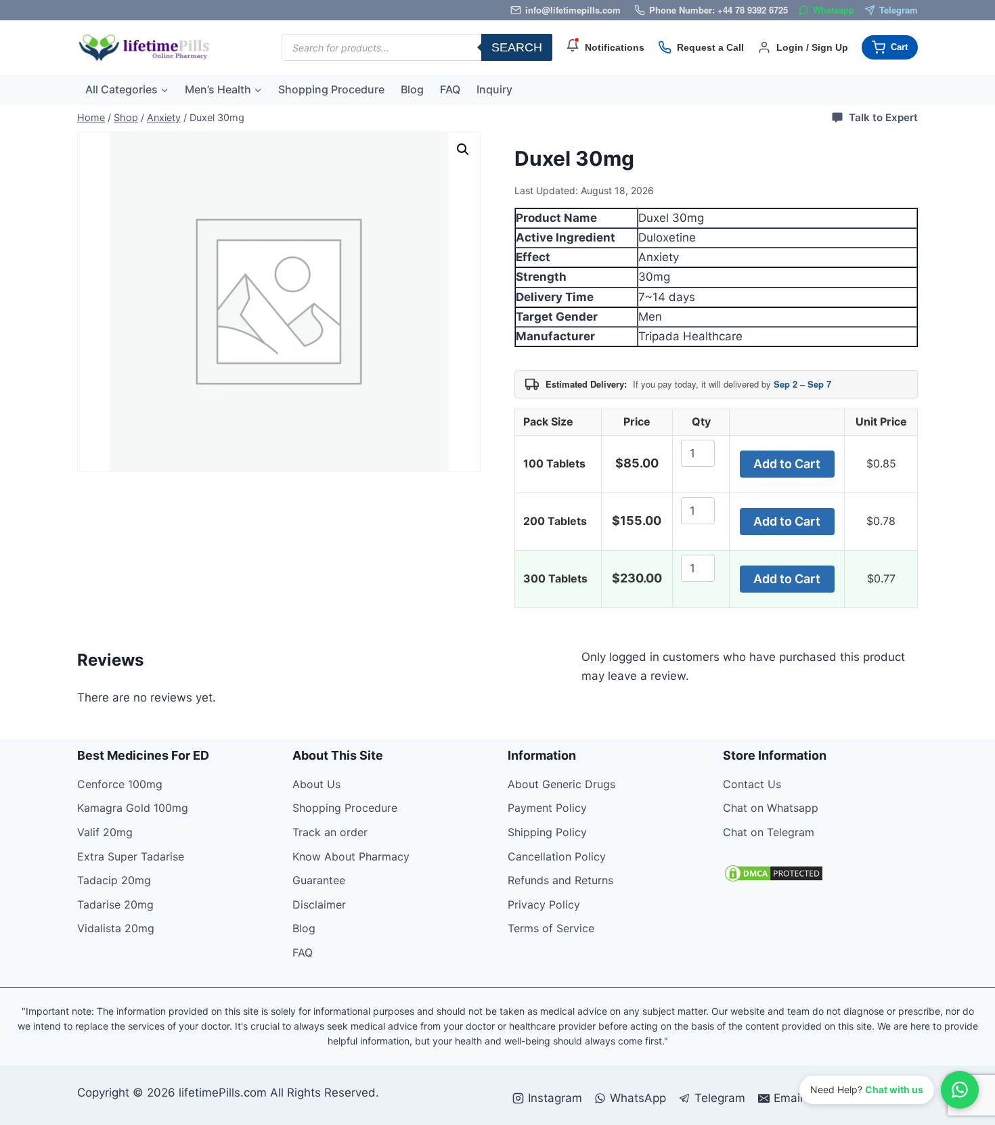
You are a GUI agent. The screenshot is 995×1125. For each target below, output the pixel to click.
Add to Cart (786, 464)
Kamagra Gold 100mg (132, 807)
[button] (463, 149)
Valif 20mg (105, 832)
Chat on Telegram (768, 832)
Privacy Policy (544, 904)
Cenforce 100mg (119, 784)
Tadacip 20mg (114, 880)
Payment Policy (547, 807)
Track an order (330, 832)
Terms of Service (551, 928)
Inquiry (494, 89)
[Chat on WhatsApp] (960, 1090)
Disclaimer (319, 904)
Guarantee (318, 880)
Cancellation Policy (557, 856)
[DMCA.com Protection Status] (820, 873)
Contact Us (752, 784)
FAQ (450, 89)
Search (516, 47)
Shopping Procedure (331, 89)
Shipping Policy (547, 832)
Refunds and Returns (560, 880)
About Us (316, 784)
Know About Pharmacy (351, 856)
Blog (412, 89)
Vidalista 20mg (115, 928)
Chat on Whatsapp (770, 807)
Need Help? (866, 1089)
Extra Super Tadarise (130, 856)
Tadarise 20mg (115, 904)
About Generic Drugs (561, 784)
